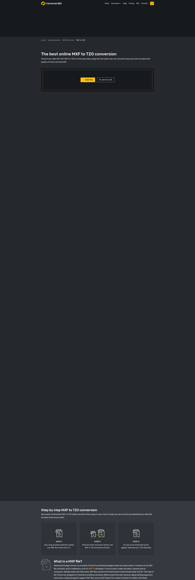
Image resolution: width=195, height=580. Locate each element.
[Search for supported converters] (152, 3)
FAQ (137, 3)
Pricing (131, 3)
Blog (125, 3)
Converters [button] (115, 3)
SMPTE (91, 569)
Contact (144, 3)
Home (107, 3)
